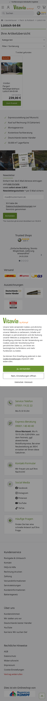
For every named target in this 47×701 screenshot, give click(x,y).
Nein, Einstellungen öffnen (23, 375)
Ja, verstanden (23, 368)
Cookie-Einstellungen (12, 359)
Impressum (28, 382)
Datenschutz (19, 382)
